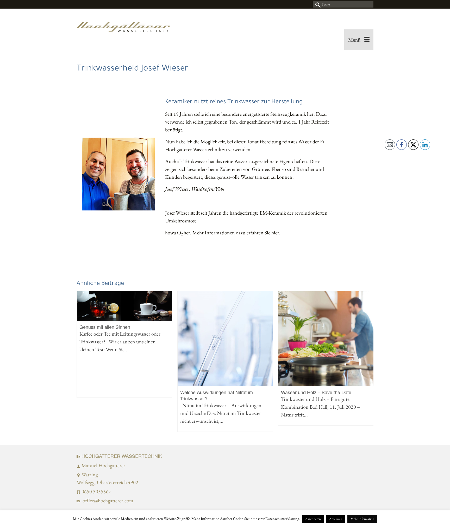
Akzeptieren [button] (313, 519)
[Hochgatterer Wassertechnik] (123, 29)
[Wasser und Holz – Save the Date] (325, 338)
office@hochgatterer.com (107, 500)
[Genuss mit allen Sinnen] (124, 306)
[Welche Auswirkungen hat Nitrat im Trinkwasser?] (225, 338)
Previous (81, 361)
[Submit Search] (317, 4)
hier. (276, 232)
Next (368, 361)
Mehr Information (362, 519)
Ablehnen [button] (335, 519)
